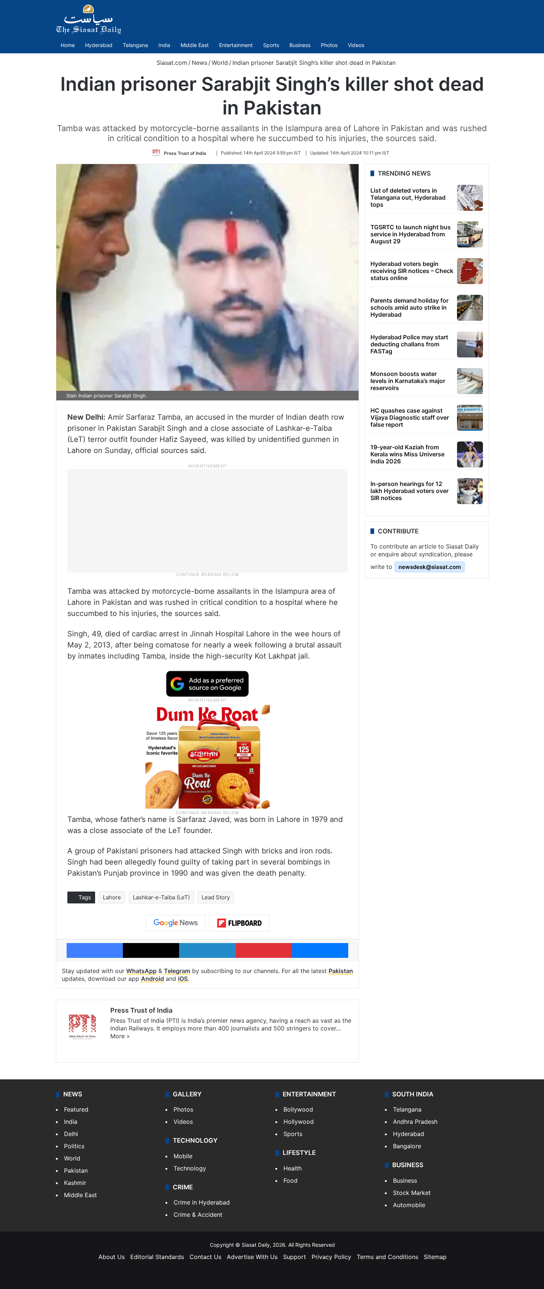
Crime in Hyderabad (202, 1202)
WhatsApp (141, 971)
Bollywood (298, 1109)
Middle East (195, 45)
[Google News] (176, 923)
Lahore (112, 897)
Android (152, 978)
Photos (329, 45)
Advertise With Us (252, 1256)
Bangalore (407, 1146)
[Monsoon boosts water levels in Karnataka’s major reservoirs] (470, 381)
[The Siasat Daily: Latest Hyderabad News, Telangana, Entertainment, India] (88, 19)
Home (68, 45)
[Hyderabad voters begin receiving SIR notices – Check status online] (470, 271)
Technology (190, 1168)
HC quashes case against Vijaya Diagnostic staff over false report (409, 417)
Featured (76, 1109)
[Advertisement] (207, 520)
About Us (111, 1256)
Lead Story (216, 897)
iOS (183, 978)
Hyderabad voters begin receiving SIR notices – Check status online (411, 271)
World (220, 62)
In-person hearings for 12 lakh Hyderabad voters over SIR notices (409, 491)
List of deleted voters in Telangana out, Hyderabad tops (408, 197)
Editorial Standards (157, 1256)
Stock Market (412, 1192)
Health (292, 1168)
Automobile (409, 1205)
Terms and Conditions (387, 1256)
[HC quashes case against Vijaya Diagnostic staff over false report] (470, 418)
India (164, 45)
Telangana (135, 45)
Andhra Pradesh (415, 1121)
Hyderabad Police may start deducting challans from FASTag (409, 344)
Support (294, 1256)
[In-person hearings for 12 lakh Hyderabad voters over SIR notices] (470, 491)
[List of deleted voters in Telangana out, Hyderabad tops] (470, 198)
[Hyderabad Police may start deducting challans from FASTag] (470, 344)
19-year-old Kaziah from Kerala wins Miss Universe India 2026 (407, 454)
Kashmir (75, 1182)
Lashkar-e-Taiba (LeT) (161, 897)
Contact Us (205, 1256)
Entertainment (236, 45)
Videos (356, 45)
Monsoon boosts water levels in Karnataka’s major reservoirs (407, 381)
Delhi (71, 1134)
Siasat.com (171, 62)
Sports (271, 45)
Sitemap (435, 1256)
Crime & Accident (198, 1214)
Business (299, 45)
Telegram (177, 971)
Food (290, 1180)
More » (120, 1036)
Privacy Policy (331, 1256)
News (199, 62)
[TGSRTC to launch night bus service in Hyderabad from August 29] (470, 234)
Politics (74, 1146)
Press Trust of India (185, 153)
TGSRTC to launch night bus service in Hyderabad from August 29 (410, 234)
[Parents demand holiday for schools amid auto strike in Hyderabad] (470, 308)
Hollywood (298, 1121)
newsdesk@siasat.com (430, 566)
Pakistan (341, 971)
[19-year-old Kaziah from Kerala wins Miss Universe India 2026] (470, 454)
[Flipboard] (239, 923)
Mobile (183, 1156)
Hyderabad (99, 45)
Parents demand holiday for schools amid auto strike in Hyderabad (409, 307)
